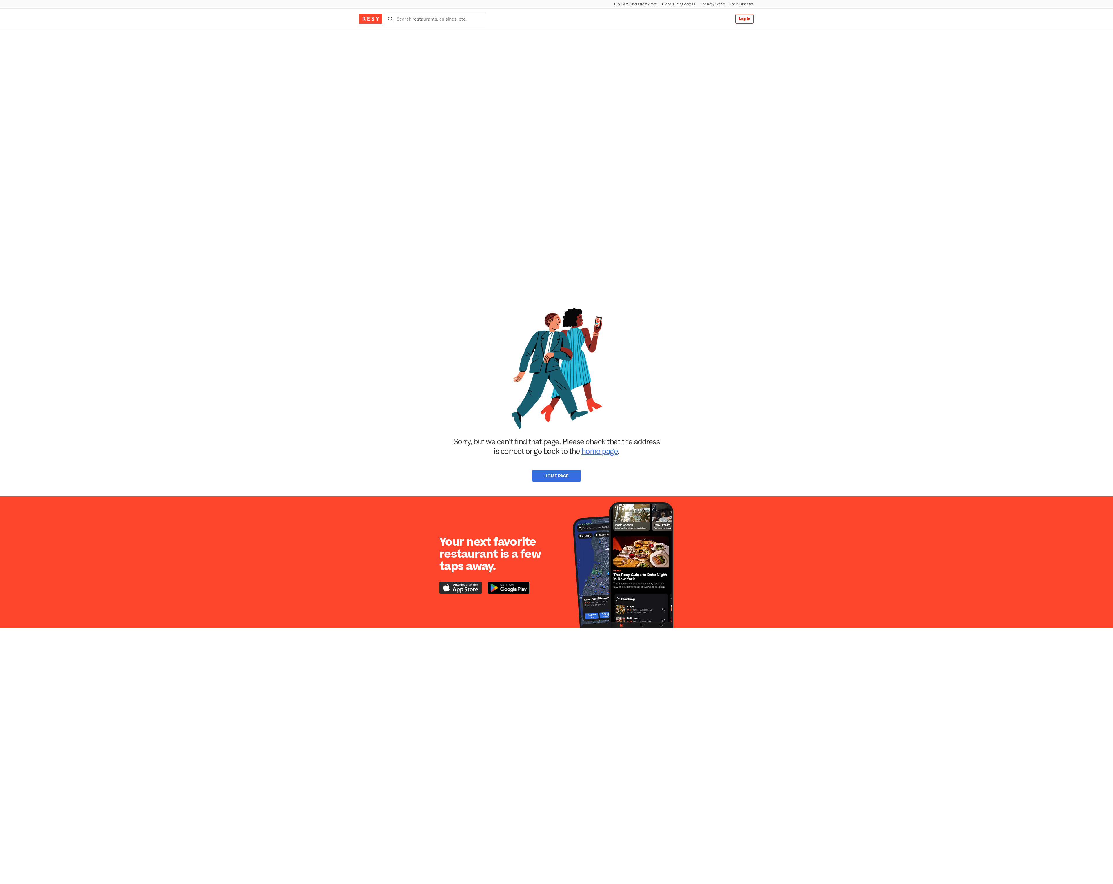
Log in (744, 18)
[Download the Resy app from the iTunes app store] (460, 588)
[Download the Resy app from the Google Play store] (508, 588)
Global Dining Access (678, 4)
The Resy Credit (712, 4)
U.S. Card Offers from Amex (635, 4)
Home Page (556, 475)
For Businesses (742, 4)
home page (599, 451)
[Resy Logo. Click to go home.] (370, 19)
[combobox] (435, 19)
